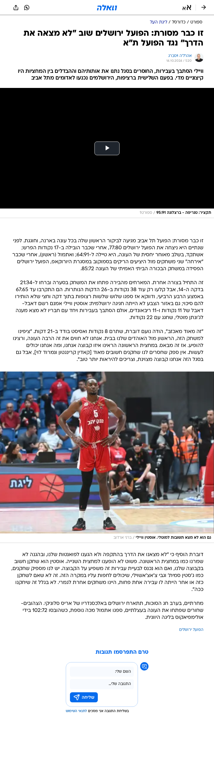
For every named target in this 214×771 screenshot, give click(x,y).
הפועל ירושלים (191, 630)
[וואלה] (107, 7)
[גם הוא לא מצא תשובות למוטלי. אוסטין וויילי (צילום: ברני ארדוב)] (107, 457)
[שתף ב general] (16, 7)
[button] (187, 7)
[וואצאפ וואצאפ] (27, 7)
